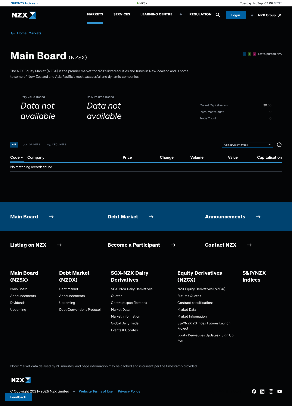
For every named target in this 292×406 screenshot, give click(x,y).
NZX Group (267, 15)
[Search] (218, 16)
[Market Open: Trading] (249, 54)
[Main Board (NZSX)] (244, 54)
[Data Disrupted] (254, 54)
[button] (279, 144)
